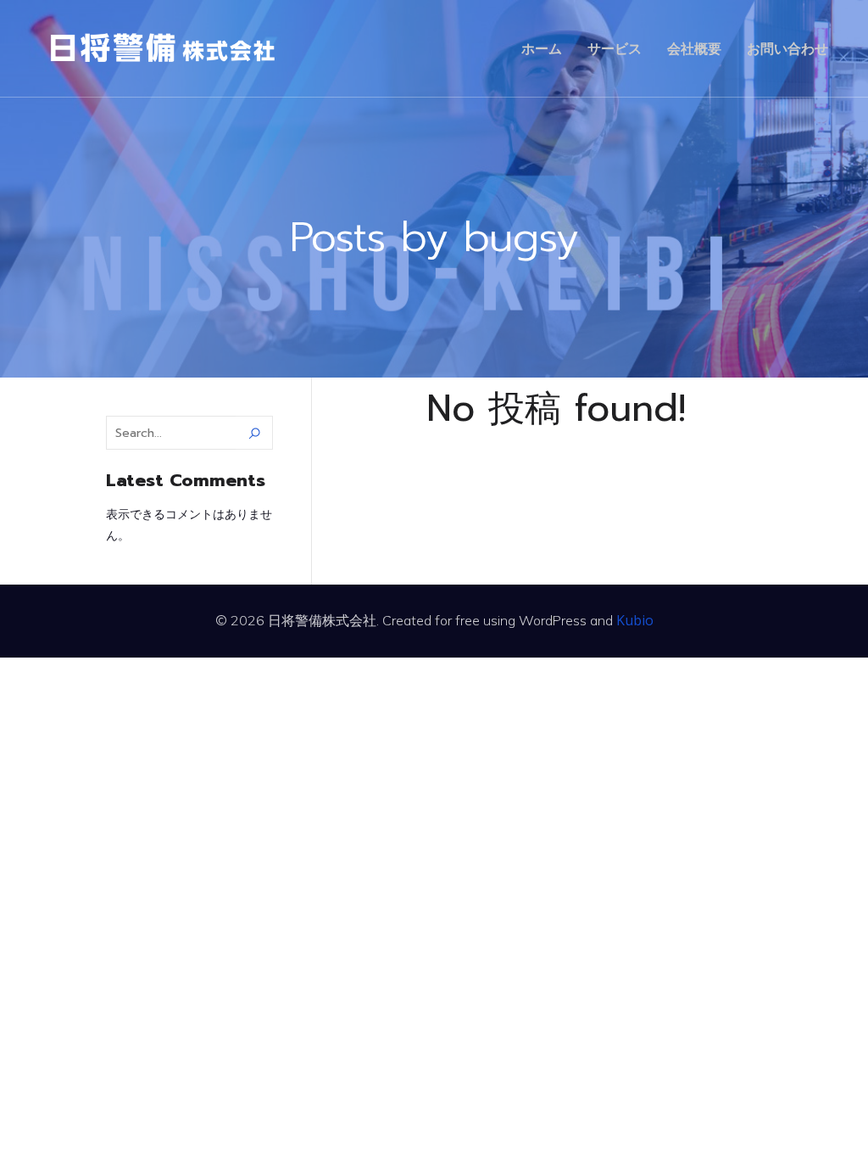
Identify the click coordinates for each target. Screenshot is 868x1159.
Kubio (635, 620)
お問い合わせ (787, 48)
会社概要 (694, 48)
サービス (614, 48)
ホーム (541, 48)
